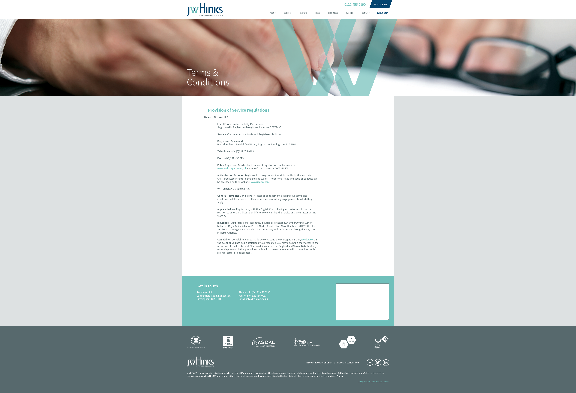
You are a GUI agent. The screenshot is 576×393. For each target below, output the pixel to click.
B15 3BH (216, 299)
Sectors (303, 13)
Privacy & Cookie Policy (319, 362)
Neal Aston (307, 239)
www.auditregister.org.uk (232, 168)
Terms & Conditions (348, 362)
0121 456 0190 (355, 4)
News (317, 13)
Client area (382, 13)
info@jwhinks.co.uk (257, 299)
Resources (333, 13)
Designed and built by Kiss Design (373, 381)
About (273, 13)
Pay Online (380, 4)
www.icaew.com (260, 182)
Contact (366, 13)
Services (287, 13)
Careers (349, 13)
